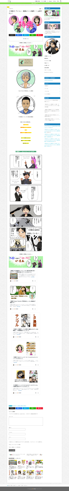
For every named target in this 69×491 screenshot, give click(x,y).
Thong (50, 127)
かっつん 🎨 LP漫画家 (32, 488)
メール (10, 432)
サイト (10, 437)
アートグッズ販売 (43, 1)
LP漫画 (11, 405)
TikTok (58, 1)
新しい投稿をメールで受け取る (15, 447)
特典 (25, 405)
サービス (16, 405)
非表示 (28, 38)
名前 (10, 427)
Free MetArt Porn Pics (50, 141)
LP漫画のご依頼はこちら (34, 3)
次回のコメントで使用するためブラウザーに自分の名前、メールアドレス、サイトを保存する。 (26, 441)
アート (46, 88)
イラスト (47, 91)
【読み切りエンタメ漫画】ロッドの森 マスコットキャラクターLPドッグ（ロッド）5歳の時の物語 (52, 131)
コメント (11, 416)
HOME (9, 485)
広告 (19, 405)
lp (13, 405)
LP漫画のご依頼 (37, 1)
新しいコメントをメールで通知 (15, 444)
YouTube (54, 1)
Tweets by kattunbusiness (48, 80)
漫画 (22, 405)
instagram (50, 1)
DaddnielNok (49, 136)
